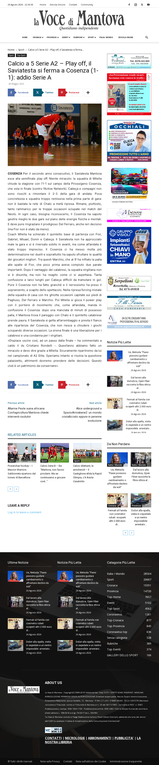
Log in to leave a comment (24, 512)
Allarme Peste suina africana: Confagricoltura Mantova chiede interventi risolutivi (28, 412)
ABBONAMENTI (99, 738)
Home (43, 4)
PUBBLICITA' (124, 738)
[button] (146, 37)
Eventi (65, 37)
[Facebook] (129, 4)
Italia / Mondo (106, 37)
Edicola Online (125, 37)
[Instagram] (135, 4)
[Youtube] (148, 4)
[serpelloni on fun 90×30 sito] (129, 290)
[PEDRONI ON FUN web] (129, 67)
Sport (91, 37)
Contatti (73, 4)
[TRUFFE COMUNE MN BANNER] (129, 114)
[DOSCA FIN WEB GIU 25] (129, 161)
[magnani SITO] (129, 221)
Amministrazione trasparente (126, 761)
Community (87, 4)
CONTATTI (53, 738)
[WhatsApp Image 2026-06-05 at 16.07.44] (129, 202)
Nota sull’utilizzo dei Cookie (91, 761)
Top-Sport (21, 55)
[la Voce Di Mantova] (79, 20)
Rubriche (77, 37)
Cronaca (37, 37)
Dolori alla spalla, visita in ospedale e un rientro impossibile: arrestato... (138, 425)
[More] (88, 92)
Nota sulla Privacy (50, 761)
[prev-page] (10, 489)
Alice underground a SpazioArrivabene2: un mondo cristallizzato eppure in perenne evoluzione (82, 414)
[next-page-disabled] (16, 489)
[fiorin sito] (129, 309)
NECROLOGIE (75, 738)
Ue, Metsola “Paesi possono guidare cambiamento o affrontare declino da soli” (138, 359)
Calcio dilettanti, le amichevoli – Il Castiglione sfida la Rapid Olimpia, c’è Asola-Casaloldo (87, 473)
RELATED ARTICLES (22, 435)
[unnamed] (129, 327)
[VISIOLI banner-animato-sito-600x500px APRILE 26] (129, 263)
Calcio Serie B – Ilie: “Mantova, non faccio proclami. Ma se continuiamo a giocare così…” (52, 473)
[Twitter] (142, 4)
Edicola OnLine (57, 4)
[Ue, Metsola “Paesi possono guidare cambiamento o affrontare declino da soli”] (115, 355)
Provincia (52, 37)
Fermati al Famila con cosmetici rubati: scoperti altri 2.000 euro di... (117, 517)
